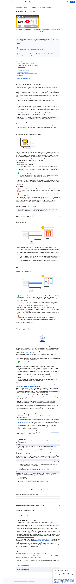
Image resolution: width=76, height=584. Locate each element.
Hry (17, 68)
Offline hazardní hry (22, 67)
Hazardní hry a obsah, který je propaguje (25, 63)
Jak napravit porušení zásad (23, 77)
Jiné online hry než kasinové (23, 70)
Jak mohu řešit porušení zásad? (23, 78)
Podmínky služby (31, 581)
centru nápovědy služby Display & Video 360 (36, 49)
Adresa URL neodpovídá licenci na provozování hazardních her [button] (30, 505)
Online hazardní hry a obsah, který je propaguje (28, 65)
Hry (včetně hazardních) (47, 7)
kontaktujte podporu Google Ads (39, 553)
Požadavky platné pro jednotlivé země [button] (24, 216)
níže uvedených (43, 346)
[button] (2, 1)
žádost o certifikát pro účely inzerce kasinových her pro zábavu (41, 427)
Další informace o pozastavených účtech (25, 537)
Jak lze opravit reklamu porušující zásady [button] (25, 510)
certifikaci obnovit (55, 432)
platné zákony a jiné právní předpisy (42, 540)
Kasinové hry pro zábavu (23, 72)
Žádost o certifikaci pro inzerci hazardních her (27, 73)
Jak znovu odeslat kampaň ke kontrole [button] (24, 515)
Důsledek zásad (20, 75)
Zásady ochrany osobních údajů (20, 581)
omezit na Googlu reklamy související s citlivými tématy (28, 557)
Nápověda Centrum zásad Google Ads (16, 2)
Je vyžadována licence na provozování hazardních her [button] (28, 500)
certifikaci (19, 298)
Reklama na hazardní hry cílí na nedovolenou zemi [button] (27, 494)
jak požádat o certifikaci (28, 352)
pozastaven (36, 433)
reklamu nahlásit (53, 522)
